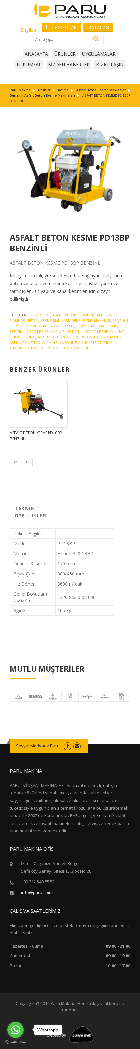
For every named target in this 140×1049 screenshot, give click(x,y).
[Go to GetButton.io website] (15, 1042)
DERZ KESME (39, 315)
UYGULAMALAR (99, 54)
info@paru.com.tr (38, 892)
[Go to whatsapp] (15, 1030)
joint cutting (22, 337)
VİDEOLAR (65, 27)
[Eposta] (77, 746)
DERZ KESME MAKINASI (90, 320)
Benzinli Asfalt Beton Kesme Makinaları (42, 95)
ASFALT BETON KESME (71, 315)
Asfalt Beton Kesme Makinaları (101, 90)
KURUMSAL (29, 64)
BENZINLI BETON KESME (97, 326)
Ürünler (44, 90)
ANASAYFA (36, 54)
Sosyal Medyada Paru (38, 746)
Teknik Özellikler (30, 512)
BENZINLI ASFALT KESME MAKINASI (96, 331)
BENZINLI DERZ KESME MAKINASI (37, 331)
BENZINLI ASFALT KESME (54, 326)
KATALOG (98, 27)
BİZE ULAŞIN (110, 64)
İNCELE (21, 462)
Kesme (63, 90)
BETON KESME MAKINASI (48, 320)
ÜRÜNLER (65, 54)
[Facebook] (67, 746)
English (28, 29)
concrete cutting (87, 337)
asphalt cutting (53, 337)
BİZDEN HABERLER (69, 64)
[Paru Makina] (70, 10)
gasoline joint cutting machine (58, 348)
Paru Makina (20, 90)
